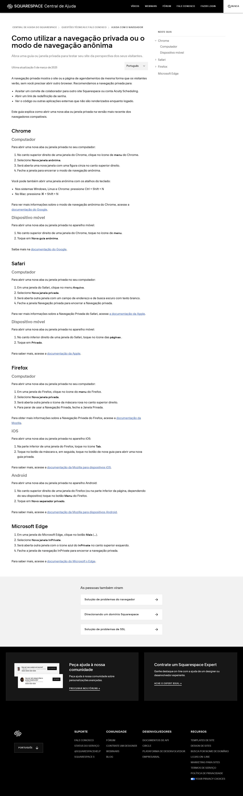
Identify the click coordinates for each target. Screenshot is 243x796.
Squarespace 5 (84, 757)
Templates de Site (202, 740)
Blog (109, 757)
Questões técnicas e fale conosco (84, 27)
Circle (146, 746)
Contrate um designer (121, 746)
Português (25, 748)
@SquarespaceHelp (87, 751)
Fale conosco (84, 740)
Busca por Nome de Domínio (210, 751)
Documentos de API (155, 740)
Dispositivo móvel (172, 52)
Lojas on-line (200, 757)
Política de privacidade (207, 773)
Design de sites (201, 746)
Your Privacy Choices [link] (210, 779)
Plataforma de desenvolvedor (163, 751)
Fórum (110, 740)
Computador (168, 46)
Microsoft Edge (168, 73)
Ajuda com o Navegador (127, 27)
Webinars (112, 751)
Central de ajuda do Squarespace (34, 27)
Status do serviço (86, 746)
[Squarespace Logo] (17, 733)
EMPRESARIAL (151, 757)
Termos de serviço (203, 768)
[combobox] (136, 66)
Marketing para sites (205, 762)
